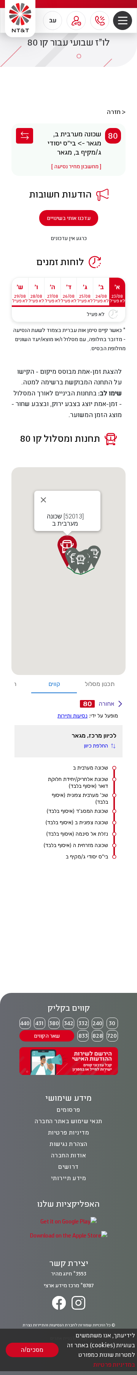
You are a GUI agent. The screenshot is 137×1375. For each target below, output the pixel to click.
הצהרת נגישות (68, 1143)
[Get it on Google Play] (68, 1221)
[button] (123, 21)
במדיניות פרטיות (114, 1364)
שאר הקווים (47, 1035)
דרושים (68, 1166)
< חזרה (116, 111)
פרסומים (68, 1109)
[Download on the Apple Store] (68, 1235)
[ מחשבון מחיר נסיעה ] (76, 166)
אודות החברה (68, 1155)
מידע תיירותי (68, 1178)
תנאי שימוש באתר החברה (68, 1121)
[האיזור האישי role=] (76, 20)
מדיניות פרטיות (68, 1132)
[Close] (43, 500)
